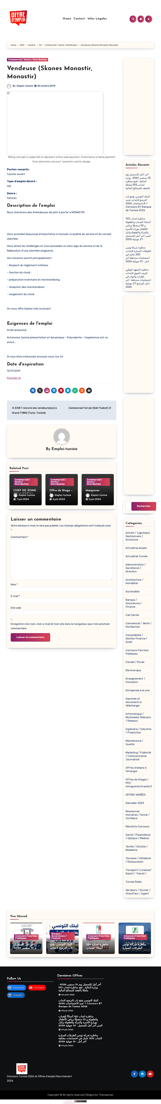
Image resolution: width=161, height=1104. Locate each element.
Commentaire (19, 537)
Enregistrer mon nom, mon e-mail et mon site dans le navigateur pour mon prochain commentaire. (60, 626)
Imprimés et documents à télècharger (134, 702)
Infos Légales (97, 18)
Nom (14, 584)
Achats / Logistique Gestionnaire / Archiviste (138, 536)
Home (67, 18)
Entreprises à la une (138, 690)
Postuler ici (14, 378)
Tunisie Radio (134, 881)
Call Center (132, 615)
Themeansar (105, 1094)
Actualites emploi (136, 548)
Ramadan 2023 (135, 803)
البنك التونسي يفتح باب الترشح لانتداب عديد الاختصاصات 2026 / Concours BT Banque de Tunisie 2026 (138, 203)
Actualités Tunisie (137, 556)
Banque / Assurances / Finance (134, 603)
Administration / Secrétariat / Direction (136, 568)
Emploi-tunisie (25, 86)
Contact (79, 18)
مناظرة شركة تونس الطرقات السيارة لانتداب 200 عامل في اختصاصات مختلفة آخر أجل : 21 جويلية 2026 (138, 254)
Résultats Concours (138, 826)
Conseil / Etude (135, 662)
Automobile (132, 591)
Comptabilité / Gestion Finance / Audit (136, 638)
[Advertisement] (139, 107)
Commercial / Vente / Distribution (27, 59)
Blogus (90, 1094)
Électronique (133, 670)
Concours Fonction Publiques (26, 937)
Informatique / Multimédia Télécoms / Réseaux (138, 717)
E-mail (15, 596)
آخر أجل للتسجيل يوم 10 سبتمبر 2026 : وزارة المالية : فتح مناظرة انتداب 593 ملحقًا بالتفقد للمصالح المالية (138, 181)
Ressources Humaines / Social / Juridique (138, 815)
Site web (16, 607)
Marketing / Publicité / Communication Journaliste (138, 756)
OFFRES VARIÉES (136, 794)
